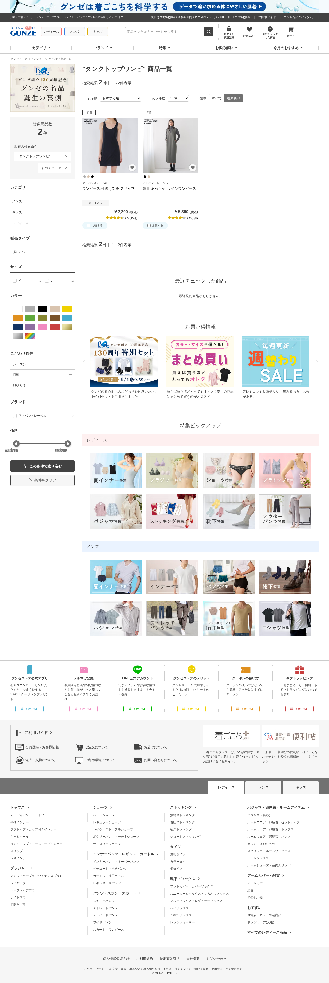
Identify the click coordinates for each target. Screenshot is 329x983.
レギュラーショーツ (107, 822)
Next (317, 361)
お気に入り (132, 168)
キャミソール (19, 836)
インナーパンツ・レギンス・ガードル (123, 854)
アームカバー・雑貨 (263, 875)
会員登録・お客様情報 (42, 747)
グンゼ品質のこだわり (298, 17)
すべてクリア (51, 168)
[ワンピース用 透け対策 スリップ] (110, 145)
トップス (17, 807)
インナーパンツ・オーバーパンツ (116, 861)
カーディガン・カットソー (28, 815)
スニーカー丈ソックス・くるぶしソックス (199, 893)
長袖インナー (19, 858)
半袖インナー (19, 822)
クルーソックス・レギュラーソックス (196, 901)
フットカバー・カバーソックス (191, 886)
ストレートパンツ (105, 908)
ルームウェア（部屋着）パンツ (268, 836)
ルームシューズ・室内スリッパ (268, 865)
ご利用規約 (144, 959)
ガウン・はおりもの (261, 844)
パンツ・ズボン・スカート (114, 893)
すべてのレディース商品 (267, 932)
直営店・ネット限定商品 (264, 915)
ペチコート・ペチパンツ (110, 869)
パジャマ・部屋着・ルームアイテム (276, 807)
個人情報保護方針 (116, 959)
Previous (83, 361)
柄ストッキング (181, 829)
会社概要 (193, 959)
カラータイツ (179, 861)
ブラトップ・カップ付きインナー (33, 829)
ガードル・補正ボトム (108, 876)
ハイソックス (179, 908)
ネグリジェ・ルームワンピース (268, 851)
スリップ (16, 851)
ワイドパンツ (102, 922)
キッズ (97, 31)
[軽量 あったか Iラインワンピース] (170, 145)
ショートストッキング (185, 836)
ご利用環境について (100, 760)
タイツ (175, 847)
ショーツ (100, 807)
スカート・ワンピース (108, 929)
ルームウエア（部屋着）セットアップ (273, 822)
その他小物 (255, 897)
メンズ (74, 31)
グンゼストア (23, 32)
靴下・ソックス (182, 879)
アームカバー (256, 883)
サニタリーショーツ (107, 844)
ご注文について (96, 747)
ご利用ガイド (267, 17)
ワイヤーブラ (19, 883)
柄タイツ (176, 869)
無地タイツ (178, 854)
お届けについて (155, 747)
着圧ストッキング (182, 822)
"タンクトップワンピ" (32, 155)
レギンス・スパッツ (107, 883)
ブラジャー (19, 868)
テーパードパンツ (105, 915)
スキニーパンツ (104, 901)
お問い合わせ (216, 959)
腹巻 (250, 890)
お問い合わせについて (160, 760)
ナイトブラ (18, 897)
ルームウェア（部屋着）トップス (270, 829)
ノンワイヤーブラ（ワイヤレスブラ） (36, 876)
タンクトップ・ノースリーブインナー (36, 844)
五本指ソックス (181, 915)
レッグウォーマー (182, 922)
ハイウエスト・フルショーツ (113, 829)
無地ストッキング (182, 815)
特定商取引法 (170, 959)
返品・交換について (40, 760)
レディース (51, 31)
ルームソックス (258, 858)
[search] (208, 31)
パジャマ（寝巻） (259, 815)
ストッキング (181, 807)
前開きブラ (18, 904)
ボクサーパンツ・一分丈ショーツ (116, 836)
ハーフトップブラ (22, 890)
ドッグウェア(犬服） (261, 922)
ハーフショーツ (104, 815)
